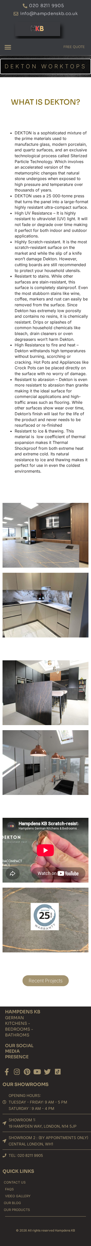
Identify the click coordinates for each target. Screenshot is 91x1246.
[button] (8, 47)
